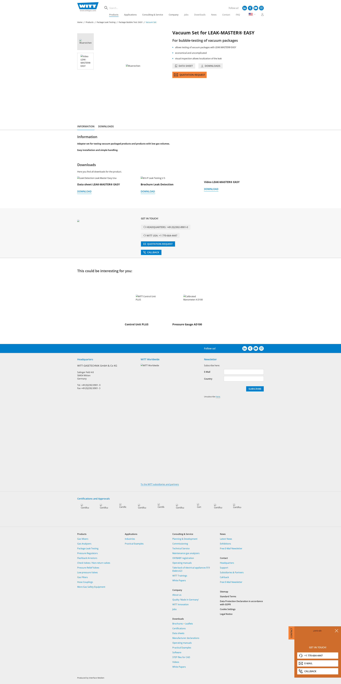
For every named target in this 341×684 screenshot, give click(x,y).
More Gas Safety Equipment (91, 586)
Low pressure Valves (87, 572)
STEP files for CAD (181, 657)
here (218, 396)
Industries (130, 538)
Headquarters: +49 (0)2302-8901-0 (167, 227)
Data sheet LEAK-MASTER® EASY (98, 184)
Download (84, 191)
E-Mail (308, 663)
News (214, 14)
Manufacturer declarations (185, 638)
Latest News (226, 538)
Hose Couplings (85, 582)
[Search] (106, 8)
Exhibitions (225, 543)
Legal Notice (226, 614)
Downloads (200, 14)
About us (176, 594)
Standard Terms (228, 596)
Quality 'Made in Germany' (185, 599)
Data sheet (185, 65)
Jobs (186, 14)
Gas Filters (82, 577)
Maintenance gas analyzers (186, 553)
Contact (226, 14)
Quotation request (192, 74)
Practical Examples (134, 543)
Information (85, 126)
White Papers (179, 580)
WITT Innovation (180, 604)
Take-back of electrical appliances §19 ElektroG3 (191, 569)
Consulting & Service (152, 14)
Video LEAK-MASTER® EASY (221, 182)
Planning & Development (184, 538)
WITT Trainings (179, 575)
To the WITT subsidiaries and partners (160, 484)
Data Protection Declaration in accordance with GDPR (241, 603)
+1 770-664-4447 (313, 655)
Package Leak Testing (87, 548)
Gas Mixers (82, 538)
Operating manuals (182, 562)
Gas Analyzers (84, 543)
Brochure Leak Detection (157, 184)
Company (173, 14)
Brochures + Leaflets (182, 623)
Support (224, 567)
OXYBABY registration (183, 558)
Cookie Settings (228, 609)
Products (113, 14)
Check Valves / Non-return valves (93, 562)
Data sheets (178, 633)
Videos (175, 662)
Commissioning (180, 543)
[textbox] (165, 8)
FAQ (238, 14)
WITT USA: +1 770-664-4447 (162, 235)
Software (176, 652)
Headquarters (227, 562)
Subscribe (255, 388)
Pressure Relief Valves (88, 567)
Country (208, 378)
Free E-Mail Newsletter (231, 548)
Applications (130, 14)
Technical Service (181, 548)
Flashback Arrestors (87, 558)
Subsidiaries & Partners (232, 572)
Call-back (224, 577)
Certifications (179, 628)
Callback (153, 252)
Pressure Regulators (87, 553)
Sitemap (224, 591)
